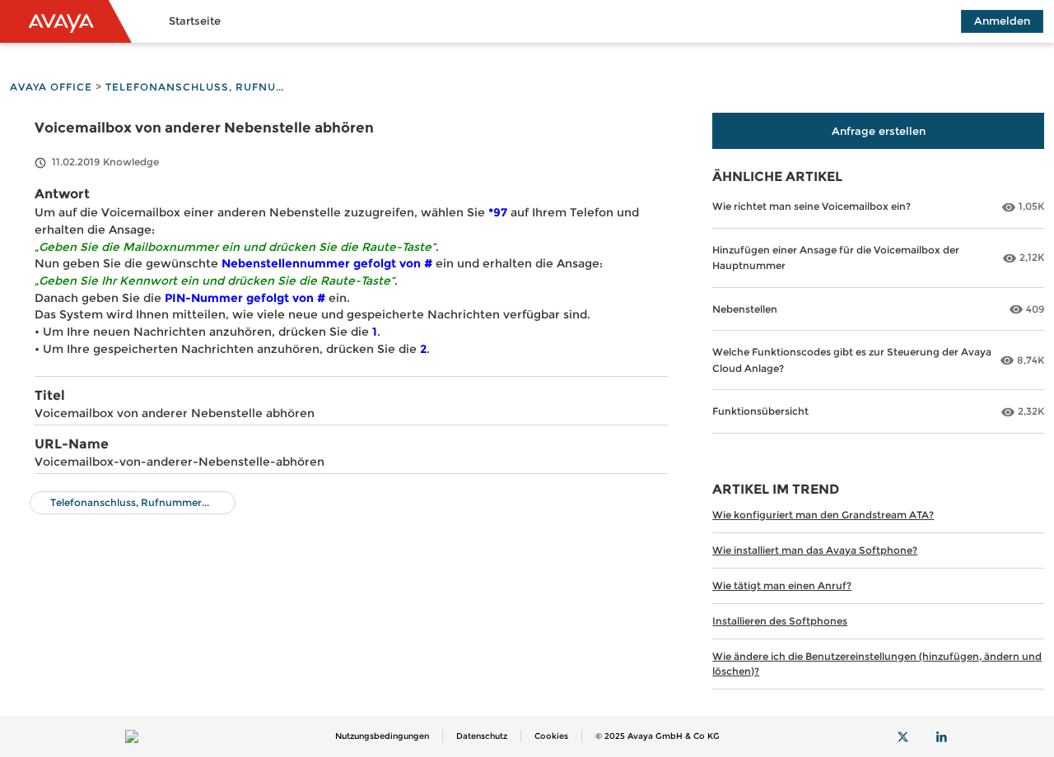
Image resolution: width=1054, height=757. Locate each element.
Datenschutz (481, 736)
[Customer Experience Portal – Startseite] (66, 21)
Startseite (195, 20)
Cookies (551, 736)
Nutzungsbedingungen (382, 736)
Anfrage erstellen (879, 130)
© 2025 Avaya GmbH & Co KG (657, 736)
